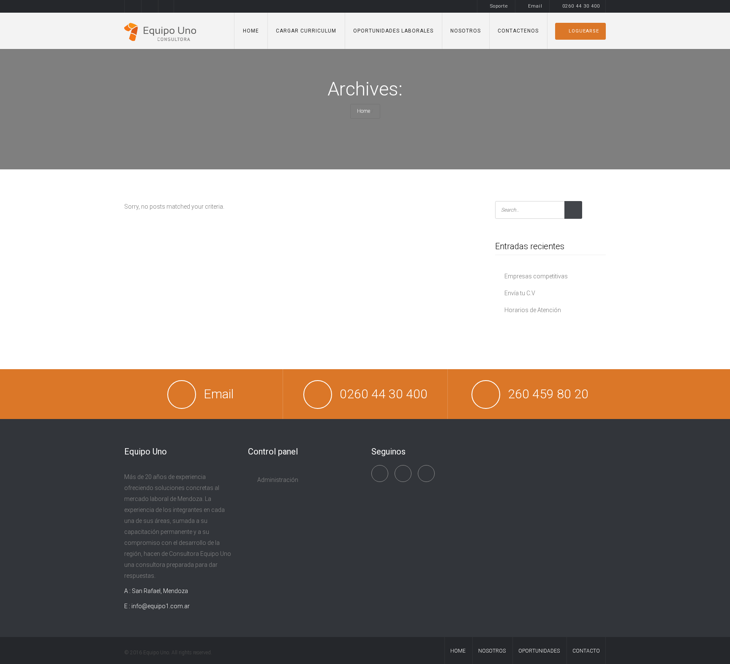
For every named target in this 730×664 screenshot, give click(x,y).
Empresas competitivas (536, 276)
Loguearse (584, 31)
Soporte (499, 6)
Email (535, 6)
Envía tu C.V (519, 293)
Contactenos (518, 31)
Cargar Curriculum (306, 31)
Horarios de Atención (532, 310)
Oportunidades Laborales (393, 31)
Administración (277, 479)
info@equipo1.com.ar (160, 606)
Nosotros (465, 31)
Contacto (586, 651)
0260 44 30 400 (581, 6)
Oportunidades (539, 651)
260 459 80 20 (548, 393)
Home (251, 31)
